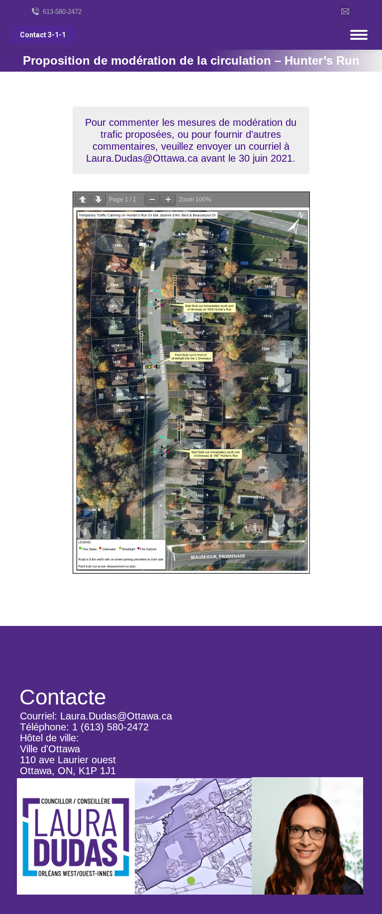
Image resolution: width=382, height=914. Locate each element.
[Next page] (98, 199)
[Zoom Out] (152, 199)
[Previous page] (82, 199)
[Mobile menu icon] (359, 35)
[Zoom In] (168, 199)
